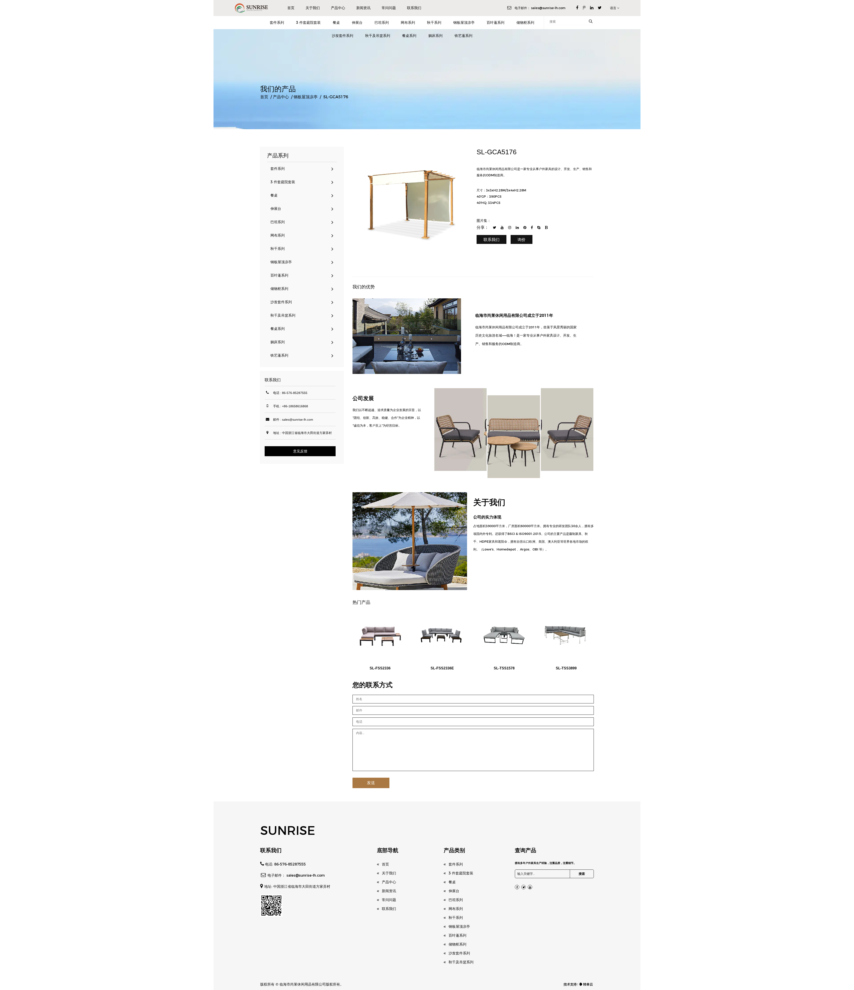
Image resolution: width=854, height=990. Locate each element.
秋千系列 (434, 22)
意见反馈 (300, 451)
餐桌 (336, 22)
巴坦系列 (382, 22)
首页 (290, 8)
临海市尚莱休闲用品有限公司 (303, 984)
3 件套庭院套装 (308, 22)
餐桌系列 (409, 36)
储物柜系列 (525, 22)
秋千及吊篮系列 (377, 36)
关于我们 (313, 8)
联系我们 (414, 8)
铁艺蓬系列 (463, 36)
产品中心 (338, 8)
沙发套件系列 (342, 36)
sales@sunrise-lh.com (548, 8)
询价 (522, 239)
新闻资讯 (363, 8)
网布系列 (408, 22)
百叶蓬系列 (495, 22)
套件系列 (277, 22)
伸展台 (357, 22)
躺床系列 (435, 36)
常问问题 (389, 8)
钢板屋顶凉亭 (464, 22)
